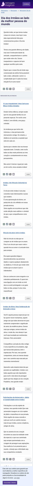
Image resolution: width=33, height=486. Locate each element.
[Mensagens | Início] (2, 3)
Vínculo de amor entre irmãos (14, 233)
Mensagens (4, 10)
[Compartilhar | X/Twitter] (10, 89)
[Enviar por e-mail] (13, 89)
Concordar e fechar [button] (10, 482)
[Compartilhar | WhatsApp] (4, 89)
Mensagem (14, 10)
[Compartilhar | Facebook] (7, 89)
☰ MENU (26, 4)
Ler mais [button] (17, 478)
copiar (28, 89)
